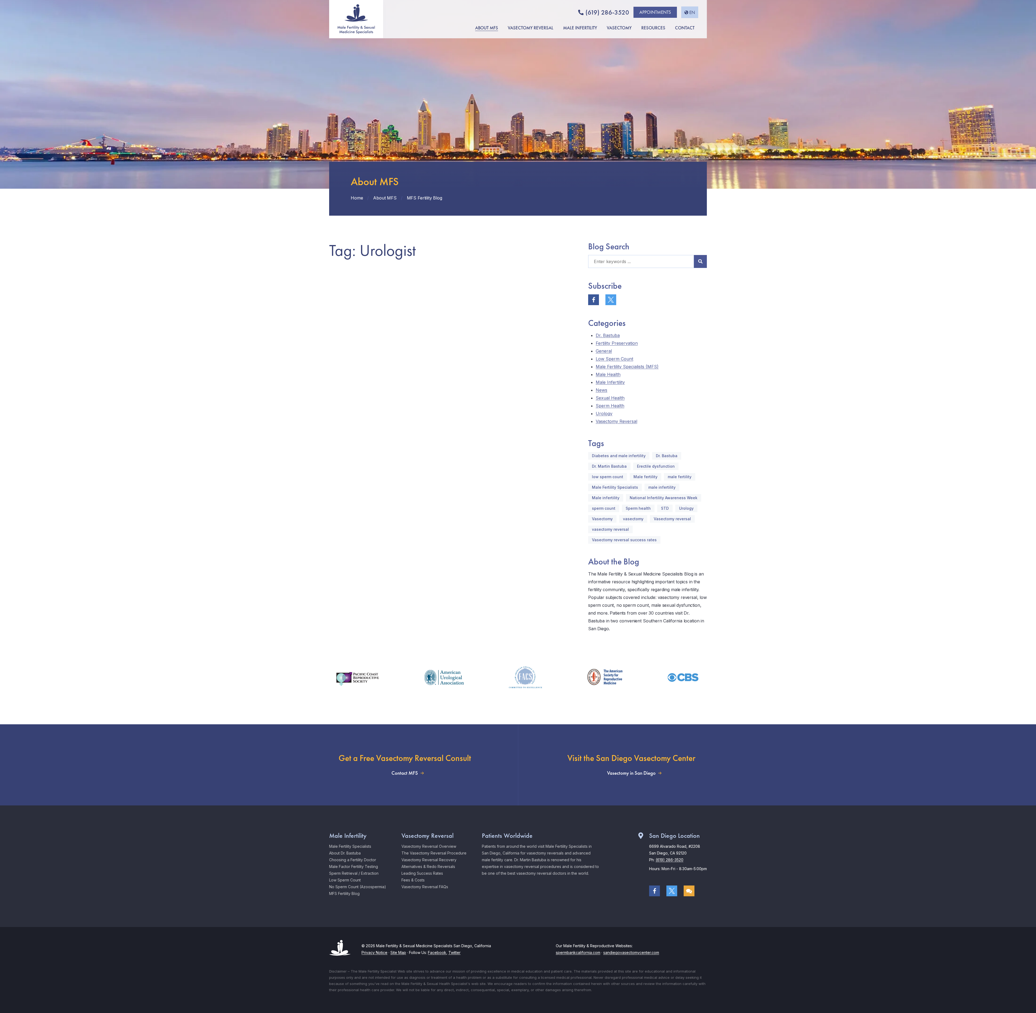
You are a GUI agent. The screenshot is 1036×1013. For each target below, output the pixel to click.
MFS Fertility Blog (344, 893)
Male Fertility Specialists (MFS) (627, 366)
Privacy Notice (374, 952)
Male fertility (645, 476)
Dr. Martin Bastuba (609, 466)
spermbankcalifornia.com (578, 952)
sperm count (603, 508)
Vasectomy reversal (672, 518)
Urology (604, 413)
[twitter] (610, 299)
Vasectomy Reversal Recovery (428, 859)
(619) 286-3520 (607, 12)
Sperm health (638, 508)
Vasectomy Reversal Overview (428, 846)
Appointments (655, 12)
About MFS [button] (486, 28)
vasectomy (633, 518)
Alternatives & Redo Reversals (428, 866)
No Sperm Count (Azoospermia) (357, 886)
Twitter (454, 952)
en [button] (692, 12)
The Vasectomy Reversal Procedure (433, 853)
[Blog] (689, 890)
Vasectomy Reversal (616, 421)
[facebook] (593, 299)
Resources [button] (653, 28)
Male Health (608, 374)
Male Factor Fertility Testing (353, 866)
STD (665, 508)
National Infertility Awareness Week (663, 497)
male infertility (662, 487)
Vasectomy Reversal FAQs (424, 886)
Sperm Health (610, 405)
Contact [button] (684, 28)
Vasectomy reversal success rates (624, 539)
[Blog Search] (700, 261)
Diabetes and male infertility (619, 455)
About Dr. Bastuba (345, 853)
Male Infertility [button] (580, 28)
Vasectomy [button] (619, 28)
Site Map (398, 952)
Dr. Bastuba (608, 335)
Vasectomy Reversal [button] (530, 28)
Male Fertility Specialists (615, 487)
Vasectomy (602, 518)
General (604, 351)
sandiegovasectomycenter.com (631, 952)
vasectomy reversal (610, 529)
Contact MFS (404, 773)
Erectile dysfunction (656, 466)
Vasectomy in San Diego (631, 773)
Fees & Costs (413, 880)
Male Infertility (610, 382)
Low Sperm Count (614, 358)
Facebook (437, 952)
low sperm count (607, 476)
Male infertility (605, 497)
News (601, 390)
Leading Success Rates (422, 873)
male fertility (679, 476)
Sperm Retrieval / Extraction (354, 873)
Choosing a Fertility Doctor (352, 859)
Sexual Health (610, 398)
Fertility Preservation (617, 343)
